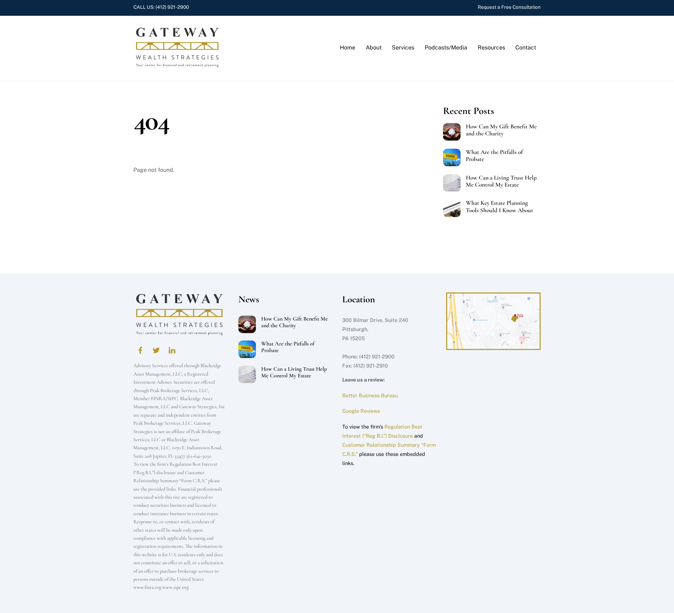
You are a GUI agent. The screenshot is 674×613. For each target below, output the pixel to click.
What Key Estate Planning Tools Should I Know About (499, 207)
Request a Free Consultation (509, 7)
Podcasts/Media (446, 47)
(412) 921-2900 (172, 7)
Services (403, 47)
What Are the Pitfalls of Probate (494, 156)
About (374, 47)
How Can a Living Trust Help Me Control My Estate (501, 181)
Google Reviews (361, 411)
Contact (525, 47)
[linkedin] (172, 349)
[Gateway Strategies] (177, 63)
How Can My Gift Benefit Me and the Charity (501, 130)
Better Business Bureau (370, 395)
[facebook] (140, 349)
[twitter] (156, 349)
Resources (491, 47)
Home (347, 47)
